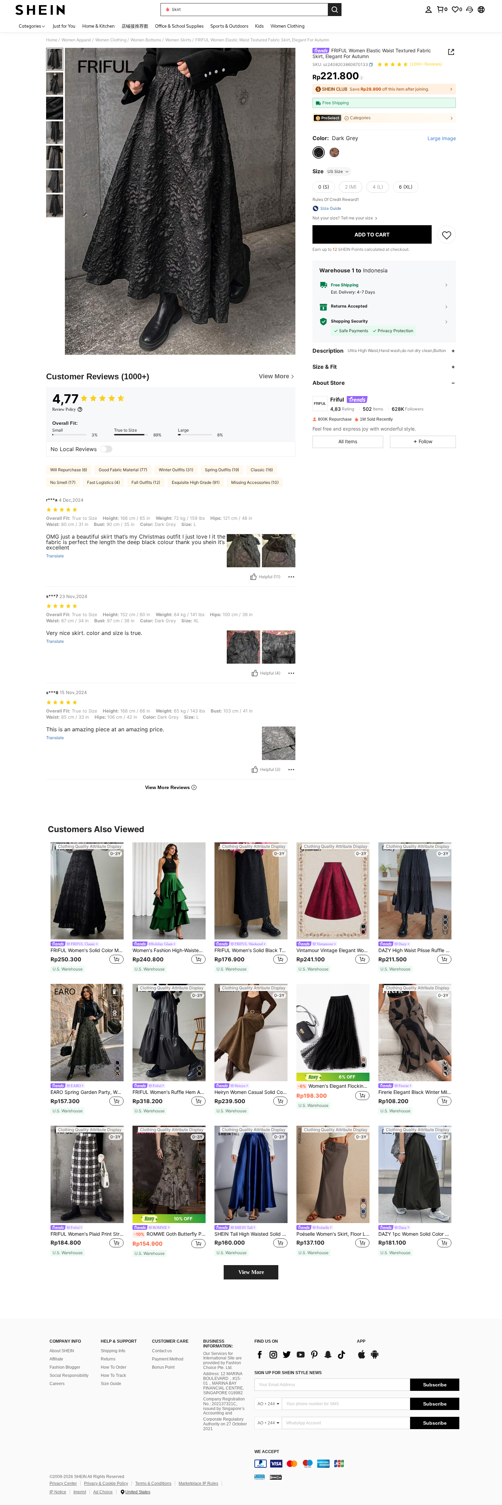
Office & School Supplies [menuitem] (179, 26)
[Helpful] (253, 577)
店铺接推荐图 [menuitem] (135, 26)
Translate (55, 556)
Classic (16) (262, 469)
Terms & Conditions (153, 1483)
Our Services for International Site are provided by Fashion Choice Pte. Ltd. (222, 1360)
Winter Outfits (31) (176, 469)
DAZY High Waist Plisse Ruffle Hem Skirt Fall (414, 950)
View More (251, 1272)
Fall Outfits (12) (145, 482)
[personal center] (428, 9)
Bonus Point (163, 1367)
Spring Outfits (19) (222, 469)
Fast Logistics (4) (103, 482)
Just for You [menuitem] (64, 26)
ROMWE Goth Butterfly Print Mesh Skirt (170, 1234)
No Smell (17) (62, 482)
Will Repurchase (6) (68, 469)
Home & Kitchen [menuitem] (98, 26)
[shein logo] (40, 9)
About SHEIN (62, 1350)
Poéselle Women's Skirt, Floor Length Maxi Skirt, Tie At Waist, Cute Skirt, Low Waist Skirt (332, 1234)
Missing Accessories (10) (255, 482)
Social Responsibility (69, 1375)
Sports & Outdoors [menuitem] (229, 26)
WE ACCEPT (266, 1452)
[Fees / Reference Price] (361, 77)
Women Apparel (76, 40)
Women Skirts (178, 40)
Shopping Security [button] (349, 321)
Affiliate (56, 1359)
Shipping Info (113, 1350)
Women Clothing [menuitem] (287, 26)
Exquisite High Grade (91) (196, 482)
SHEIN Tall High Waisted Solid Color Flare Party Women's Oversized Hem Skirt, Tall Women (251, 1234)
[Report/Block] (291, 577)
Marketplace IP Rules (198, 1483)
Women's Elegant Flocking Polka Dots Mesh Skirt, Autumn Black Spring (333, 1086)
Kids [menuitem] (259, 26)
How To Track (113, 1375)
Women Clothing (110, 40)
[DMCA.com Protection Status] (276, 1477)
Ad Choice (103, 1492)
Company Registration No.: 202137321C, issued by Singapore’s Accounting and (224, 1406)
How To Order (113, 1367)
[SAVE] (446, 235)
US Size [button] (335, 171)
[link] (442, 9)
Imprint (79, 1492)
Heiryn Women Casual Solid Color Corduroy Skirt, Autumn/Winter (251, 1092)
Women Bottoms (145, 40)
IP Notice (58, 1492)
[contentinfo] (356, 1464)
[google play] (374, 1357)
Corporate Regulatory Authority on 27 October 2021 (225, 1424)
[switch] (106, 449)
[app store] (361, 1357)
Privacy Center (63, 1483)
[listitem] (87, 908)
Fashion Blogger (65, 1367)
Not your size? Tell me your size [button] (343, 218)
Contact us (162, 1350)
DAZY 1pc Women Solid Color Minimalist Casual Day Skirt (414, 1234)
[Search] (334, 9)
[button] (469, 9)
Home (51, 40)
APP (361, 1341)
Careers (57, 1383)
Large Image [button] (442, 138)
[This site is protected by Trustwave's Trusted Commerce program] (259, 1477)
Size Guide (111, 1383)
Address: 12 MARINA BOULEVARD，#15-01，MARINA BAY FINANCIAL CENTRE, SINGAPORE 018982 (223, 1383)
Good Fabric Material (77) (123, 469)
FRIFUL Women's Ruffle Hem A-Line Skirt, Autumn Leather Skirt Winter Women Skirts (169, 1092)
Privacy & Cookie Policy (106, 1483)
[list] (302, 1355)
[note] (68, 969)
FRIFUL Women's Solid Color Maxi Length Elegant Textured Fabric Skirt (87, 950)
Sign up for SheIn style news (288, 1372)
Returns (108, 1359)
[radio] (318, 152)
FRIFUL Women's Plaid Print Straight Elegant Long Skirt (87, 1234)
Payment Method (167, 1359)
